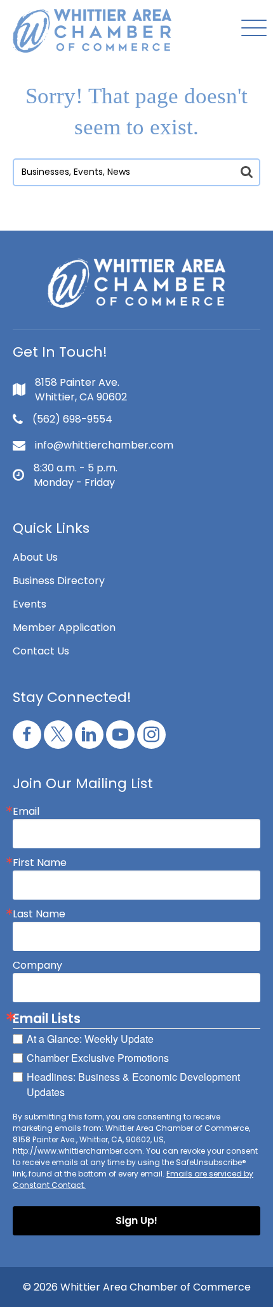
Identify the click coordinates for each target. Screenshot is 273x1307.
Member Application (64, 627)
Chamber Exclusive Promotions (98, 1057)
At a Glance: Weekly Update (90, 1038)
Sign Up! (136, 1220)
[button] (251, 29)
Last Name (39, 914)
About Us (35, 557)
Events (29, 604)
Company (37, 965)
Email (26, 812)
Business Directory (59, 580)
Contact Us (41, 651)
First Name (40, 863)
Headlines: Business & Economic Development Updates (133, 1084)
